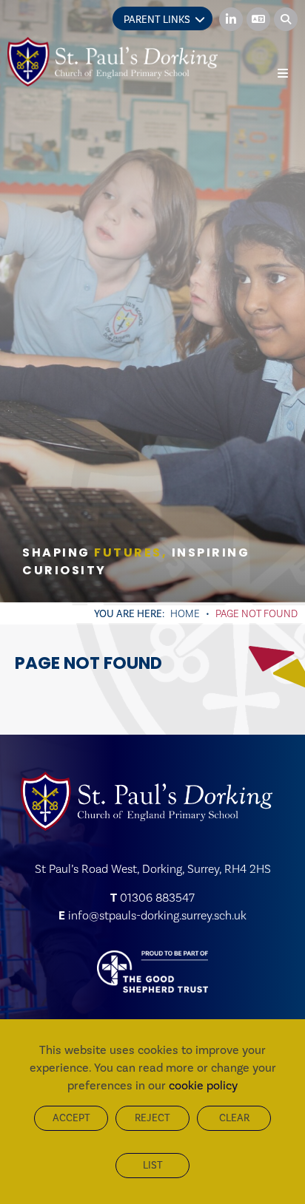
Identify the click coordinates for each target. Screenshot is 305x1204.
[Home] (112, 61)
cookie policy (203, 1085)
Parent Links (157, 19)
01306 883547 (157, 898)
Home (185, 613)
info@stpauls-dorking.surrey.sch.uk (157, 915)
